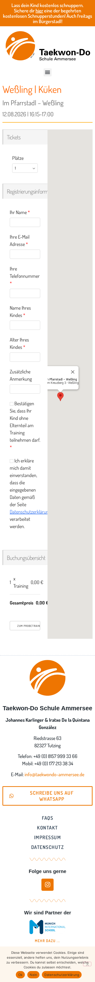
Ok (20, 975)
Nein (33, 975)
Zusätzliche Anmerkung (21, 375)
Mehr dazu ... (47, 940)
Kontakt (47, 827)
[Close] (72, 372)
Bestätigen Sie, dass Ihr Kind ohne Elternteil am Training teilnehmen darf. (25, 425)
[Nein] (87, 964)
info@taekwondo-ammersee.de (54, 774)
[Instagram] (47, 885)
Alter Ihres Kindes (19, 343)
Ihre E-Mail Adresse (19, 240)
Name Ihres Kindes (20, 311)
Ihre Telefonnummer (25, 275)
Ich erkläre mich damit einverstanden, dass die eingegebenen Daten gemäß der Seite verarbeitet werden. (25, 493)
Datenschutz (47, 847)
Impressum (47, 837)
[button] (48, 72)
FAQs (47, 818)
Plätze (18, 158)
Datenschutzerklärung (30, 511)
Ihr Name (20, 212)
